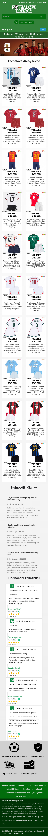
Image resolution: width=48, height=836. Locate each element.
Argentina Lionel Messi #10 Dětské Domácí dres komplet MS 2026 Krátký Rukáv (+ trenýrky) (12, 98)
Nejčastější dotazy (13, 789)
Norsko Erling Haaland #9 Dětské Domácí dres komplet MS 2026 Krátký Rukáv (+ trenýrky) (36, 222)
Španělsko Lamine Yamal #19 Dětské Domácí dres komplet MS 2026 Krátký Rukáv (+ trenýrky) (12, 181)
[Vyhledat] (41, 16)
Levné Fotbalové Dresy (15, 833)
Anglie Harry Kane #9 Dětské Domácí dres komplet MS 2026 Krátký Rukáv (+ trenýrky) (12, 306)
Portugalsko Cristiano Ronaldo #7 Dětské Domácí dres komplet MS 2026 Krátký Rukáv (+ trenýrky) (12, 139)
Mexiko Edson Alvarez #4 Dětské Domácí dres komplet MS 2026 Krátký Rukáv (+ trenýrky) (36, 264)
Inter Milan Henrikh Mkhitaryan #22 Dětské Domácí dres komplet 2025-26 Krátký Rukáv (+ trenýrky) (24, 601)
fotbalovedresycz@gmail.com (31, 2)
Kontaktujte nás (8, 785)
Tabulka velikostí (25, 785)
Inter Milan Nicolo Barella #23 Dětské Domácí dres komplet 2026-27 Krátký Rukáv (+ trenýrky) (36, 474)
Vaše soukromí (40, 785)
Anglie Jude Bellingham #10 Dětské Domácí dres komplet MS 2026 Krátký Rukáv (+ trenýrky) (36, 307)
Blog (30, 796)
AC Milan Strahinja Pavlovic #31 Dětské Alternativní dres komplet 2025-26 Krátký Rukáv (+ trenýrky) (23, 723)
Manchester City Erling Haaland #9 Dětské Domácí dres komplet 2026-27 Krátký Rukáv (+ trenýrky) (12, 390)
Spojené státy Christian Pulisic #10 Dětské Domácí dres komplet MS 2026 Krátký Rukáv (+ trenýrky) (12, 265)
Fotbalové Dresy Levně (35, 817)
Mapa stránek (21, 796)
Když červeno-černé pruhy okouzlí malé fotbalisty (22, 498)
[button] (12, 77)
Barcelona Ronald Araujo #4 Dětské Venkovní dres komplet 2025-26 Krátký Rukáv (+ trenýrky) (22, 660)
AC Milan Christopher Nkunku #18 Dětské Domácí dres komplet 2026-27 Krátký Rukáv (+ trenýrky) (36, 432)
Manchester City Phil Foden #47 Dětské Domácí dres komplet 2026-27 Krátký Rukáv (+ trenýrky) (36, 390)
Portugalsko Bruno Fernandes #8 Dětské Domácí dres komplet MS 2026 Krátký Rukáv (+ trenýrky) (36, 139)
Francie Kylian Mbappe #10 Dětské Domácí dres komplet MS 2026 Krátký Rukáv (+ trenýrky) (36, 98)
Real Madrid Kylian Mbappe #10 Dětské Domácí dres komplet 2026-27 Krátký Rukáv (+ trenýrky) (12, 348)
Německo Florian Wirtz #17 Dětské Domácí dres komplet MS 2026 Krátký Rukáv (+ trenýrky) (12, 223)
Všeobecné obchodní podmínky (18, 793)
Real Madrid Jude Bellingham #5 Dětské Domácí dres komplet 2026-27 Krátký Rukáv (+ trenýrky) (36, 348)
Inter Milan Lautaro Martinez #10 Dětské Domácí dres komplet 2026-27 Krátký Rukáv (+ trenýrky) (12, 474)
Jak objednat (38, 793)
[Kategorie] (43, 29)
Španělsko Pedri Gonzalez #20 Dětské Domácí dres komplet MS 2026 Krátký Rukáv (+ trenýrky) (36, 181)
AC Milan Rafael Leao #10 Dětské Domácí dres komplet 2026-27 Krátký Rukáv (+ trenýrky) (12, 432)
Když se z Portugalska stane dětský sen (23, 553)
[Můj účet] (44, 2)
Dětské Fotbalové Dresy (22, 820)
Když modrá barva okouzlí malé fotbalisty (21, 526)
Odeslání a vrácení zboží (32, 789)
